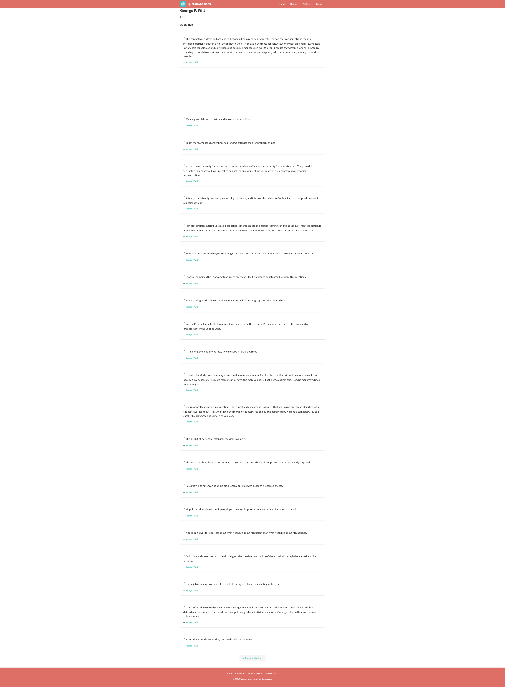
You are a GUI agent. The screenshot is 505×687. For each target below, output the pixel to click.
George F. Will (191, 62)
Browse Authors (255, 673)
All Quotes (240, 673)
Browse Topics (271, 673)
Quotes (293, 3)
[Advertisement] (252, 94)
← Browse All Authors (252, 658)
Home (282, 3)
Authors (306, 3)
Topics (319, 3)
